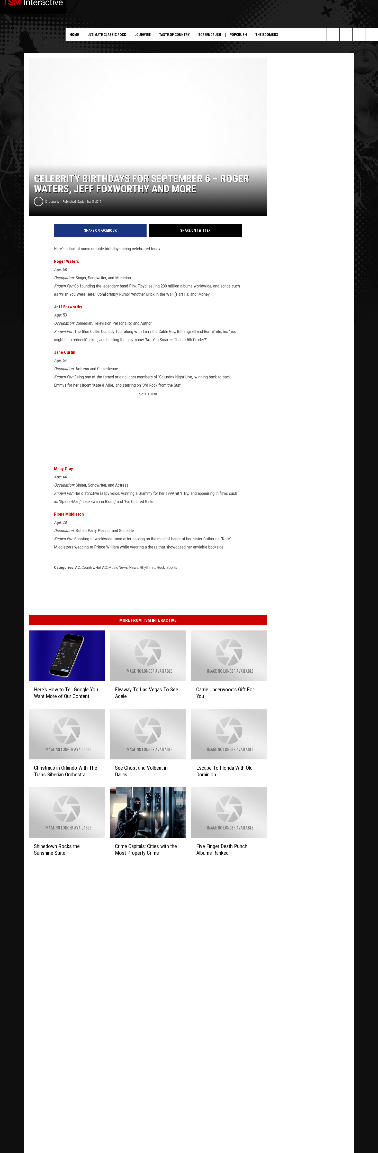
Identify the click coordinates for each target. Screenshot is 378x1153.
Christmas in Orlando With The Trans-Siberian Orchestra (65, 771)
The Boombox (266, 35)
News (133, 567)
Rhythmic (147, 567)
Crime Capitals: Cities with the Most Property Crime (146, 849)
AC (77, 567)
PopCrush (238, 35)
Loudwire (142, 35)
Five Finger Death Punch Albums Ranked (221, 849)
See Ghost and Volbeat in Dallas (141, 771)
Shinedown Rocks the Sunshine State (57, 849)
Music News (118, 567)
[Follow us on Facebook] (359, 34)
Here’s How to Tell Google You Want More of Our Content (66, 692)
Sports (171, 567)
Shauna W (52, 201)
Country (88, 567)
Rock (161, 567)
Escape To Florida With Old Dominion (224, 771)
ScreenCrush (209, 35)
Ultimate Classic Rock (106, 35)
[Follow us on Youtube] (346, 34)
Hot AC (101, 567)
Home (74, 35)
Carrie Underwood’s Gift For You (225, 692)
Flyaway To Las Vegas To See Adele (146, 692)
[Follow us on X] (371, 34)
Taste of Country (174, 35)
